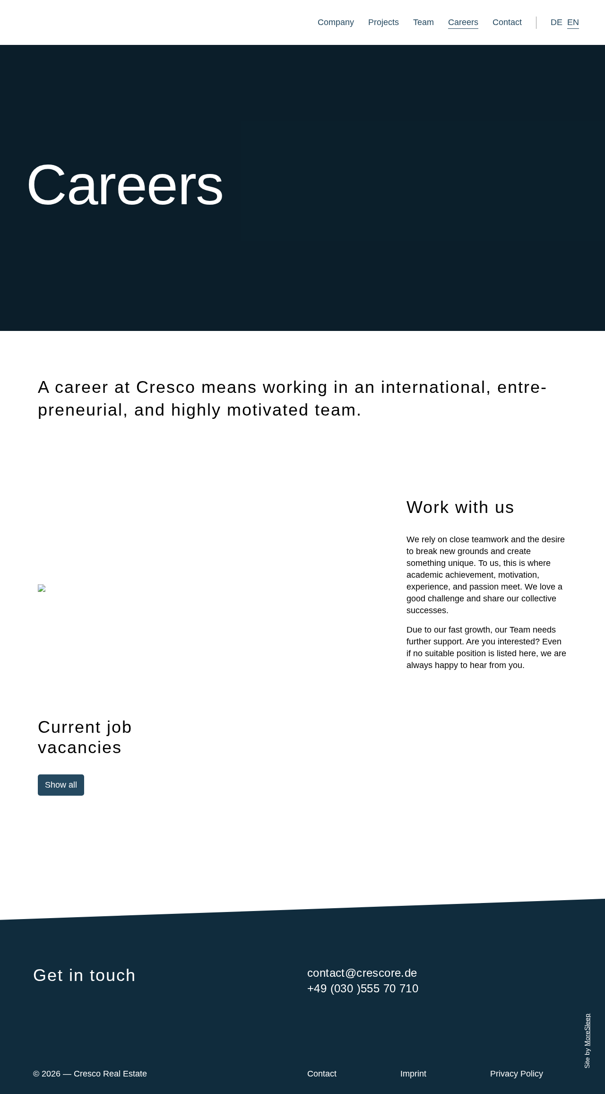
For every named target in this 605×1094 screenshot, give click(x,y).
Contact (507, 22)
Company (336, 22)
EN (573, 22)
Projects (383, 22)
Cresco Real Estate (83, 22)
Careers (463, 22)
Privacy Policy (516, 1073)
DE (556, 22)
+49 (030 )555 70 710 (362, 988)
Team (423, 22)
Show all (61, 785)
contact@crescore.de (362, 972)
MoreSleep (587, 1029)
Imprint (413, 1073)
